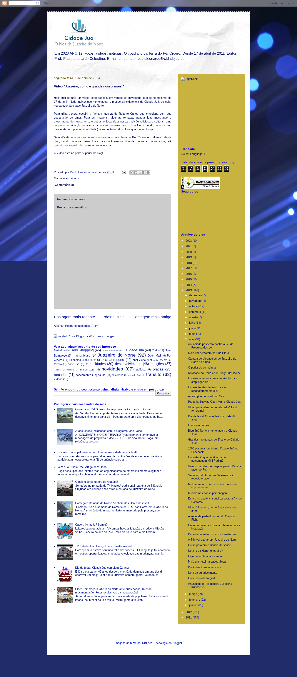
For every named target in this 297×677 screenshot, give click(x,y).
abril (192, 339)
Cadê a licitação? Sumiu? (91, 524)
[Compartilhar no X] (140, 172)
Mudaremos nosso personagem (208, 493)
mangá (70, 370)
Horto (75, 356)
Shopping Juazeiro (80, 360)
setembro (195, 311)
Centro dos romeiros (112, 350)
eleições (157, 364)
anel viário (139, 360)
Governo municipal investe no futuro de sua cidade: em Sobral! (97, 452)
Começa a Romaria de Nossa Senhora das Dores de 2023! (112, 503)
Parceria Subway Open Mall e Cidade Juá (214, 401)
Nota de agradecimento (202, 572)
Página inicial (113, 317)
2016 (189, 273)
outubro (194, 306)
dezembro (195, 295)
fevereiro (195, 599)
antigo (156, 360)
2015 (189, 279)
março (193, 594)
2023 (189, 240)
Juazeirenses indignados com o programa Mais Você (108, 430)
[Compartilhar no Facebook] (144, 172)
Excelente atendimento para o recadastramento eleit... (207, 389)
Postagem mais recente (74, 317)
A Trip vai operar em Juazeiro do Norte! (212, 539)
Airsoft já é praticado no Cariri (206, 396)
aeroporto (116, 360)
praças (158, 369)
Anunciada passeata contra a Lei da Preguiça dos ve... (210, 345)
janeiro (193, 605)
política (140, 369)
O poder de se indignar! (202, 367)
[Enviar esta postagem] (123, 172)
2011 (189, 617)
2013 (189, 290)
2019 (189, 257)
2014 (189, 285)
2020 (189, 251)
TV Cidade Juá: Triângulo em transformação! (103, 546)
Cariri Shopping (81, 350)
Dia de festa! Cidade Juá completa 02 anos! (102, 567)
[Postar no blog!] (135, 172)
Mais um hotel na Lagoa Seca (207, 561)
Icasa (86, 355)
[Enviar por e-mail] (131, 172)
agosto (194, 317)
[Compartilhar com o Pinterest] (148, 172)
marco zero (87, 369)
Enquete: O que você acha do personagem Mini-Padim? (207, 459)
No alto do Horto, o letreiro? (205, 550)
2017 (189, 268)
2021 (189, 246)
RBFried (147, 643)
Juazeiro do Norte (117, 354)
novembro (195, 300)
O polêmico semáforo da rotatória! (96, 481)
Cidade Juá (135, 350)
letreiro (57, 370)
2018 (189, 263)
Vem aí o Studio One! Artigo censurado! (82, 467)
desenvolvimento (128, 364)
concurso (73, 364)
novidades (112, 368)
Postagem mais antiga (152, 317)
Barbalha (59, 350)
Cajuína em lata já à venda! (205, 556)
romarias (60, 375)
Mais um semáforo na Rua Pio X (208, 353)
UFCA (100, 360)
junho (193, 328)
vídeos (74, 178)
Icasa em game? (198, 425)
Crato (155, 350)
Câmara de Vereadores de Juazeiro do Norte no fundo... (212, 360)
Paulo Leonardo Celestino (86, 172)
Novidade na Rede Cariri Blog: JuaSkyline (214, 373)
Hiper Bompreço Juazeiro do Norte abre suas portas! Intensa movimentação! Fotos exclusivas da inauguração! (113, 590)
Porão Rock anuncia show (204, 567)
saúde (101, 375)
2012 (189, 612)
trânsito (154, 374)
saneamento (83, 375)
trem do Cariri (135, 375)
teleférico (117, 375)
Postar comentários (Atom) (82, 325)
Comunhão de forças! (201, 578)
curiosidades (96, 364)
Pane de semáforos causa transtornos (212, 534)
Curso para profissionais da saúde (209, 545)
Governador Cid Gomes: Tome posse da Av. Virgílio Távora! (113, 409)
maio (192, 333)
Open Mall (154, 355)
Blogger (177, 643)
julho (192, 322)
